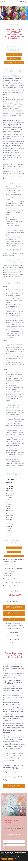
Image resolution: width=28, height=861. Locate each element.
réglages (18, 856)
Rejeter (10, 858)
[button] (25, 2)
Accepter (4, 858)
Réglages (16, 858)
